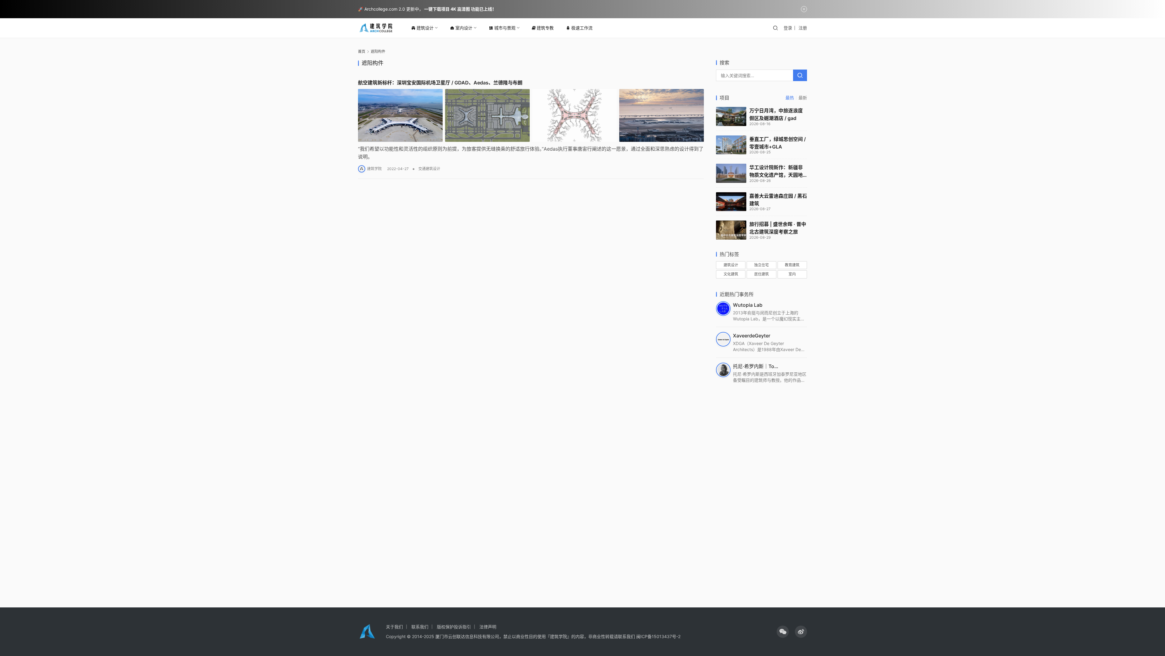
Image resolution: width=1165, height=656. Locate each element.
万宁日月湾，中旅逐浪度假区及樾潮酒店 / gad (776, 114)
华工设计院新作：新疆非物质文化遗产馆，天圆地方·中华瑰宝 (776, 171)
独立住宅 (761, 265)
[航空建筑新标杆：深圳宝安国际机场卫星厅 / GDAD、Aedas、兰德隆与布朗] (531, 115)
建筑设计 (425, 27)
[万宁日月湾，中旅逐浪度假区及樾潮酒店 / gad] (731, 116)
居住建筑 (761, 274)
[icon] (783, 632)
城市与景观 (504, 27)
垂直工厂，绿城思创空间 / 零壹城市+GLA (777, 143)
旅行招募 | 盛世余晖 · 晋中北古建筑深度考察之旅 (777, 228)
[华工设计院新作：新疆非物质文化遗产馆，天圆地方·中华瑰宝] (731, 173)
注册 (803, 27)
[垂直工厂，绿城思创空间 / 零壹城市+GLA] (731, 145)
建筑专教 (545, 27)
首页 (361, 51)
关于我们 (394, 626)
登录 (788, 27)
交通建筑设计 (429, 168)
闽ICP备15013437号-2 (658, 636)
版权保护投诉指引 (454, 626)
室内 (792, 274)
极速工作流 (582, 27)
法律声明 (487, 626)
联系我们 (419, 626)
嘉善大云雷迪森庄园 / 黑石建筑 (778, 200)
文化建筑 (731, 274)
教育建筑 (792, 265)
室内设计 (463, 27)
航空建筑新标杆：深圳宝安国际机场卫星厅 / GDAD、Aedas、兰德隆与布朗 (440, 83)
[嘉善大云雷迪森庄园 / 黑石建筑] (731, 201)
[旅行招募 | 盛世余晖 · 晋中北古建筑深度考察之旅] (731, 230)
